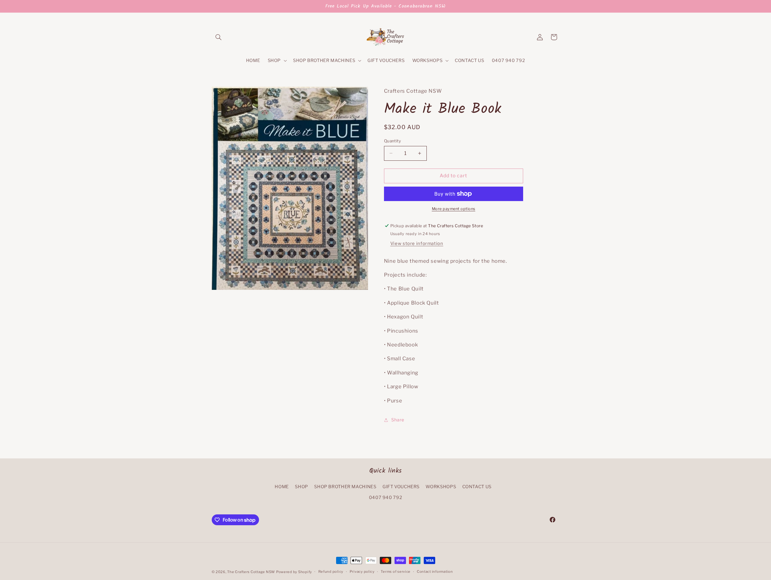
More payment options (454, 208)
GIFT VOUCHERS (401, 486)
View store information (416, 243)
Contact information (435, 572)
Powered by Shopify (294, 572)
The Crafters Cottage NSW (251, 572)
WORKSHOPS (441, 486)
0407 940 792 (385, 497)
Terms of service (395, 572)
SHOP (301, 486)
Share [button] (397, 420)
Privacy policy (362, 572)
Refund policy (331, 572)
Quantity (392, 140)
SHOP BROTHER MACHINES (345, 486)
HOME (282, 486)
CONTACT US (477, 486)
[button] (219, 37)
